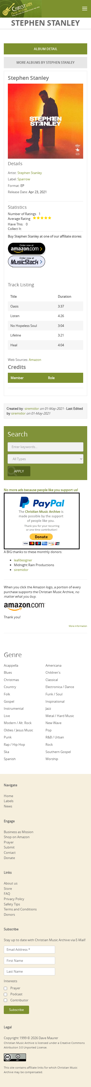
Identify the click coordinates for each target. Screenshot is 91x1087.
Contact (10, 852)
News (8, 806)
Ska (6, 752)
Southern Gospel (58, 752)
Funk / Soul (54, 694)
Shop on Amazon (17, 837)
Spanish (10, 759)
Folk (7, 694)
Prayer (9, 842)
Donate (9, 858)
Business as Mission (18, 832)
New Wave (53, 723)
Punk (8, 737)
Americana (53, 665)
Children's (53, 672)
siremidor (32, 408)
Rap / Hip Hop (14, 744)
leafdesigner (23, 560)
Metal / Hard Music (60, 716)
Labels (8, 801)
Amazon (35, 359)
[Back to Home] (21, 9)
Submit (9, 847)
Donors (9, 914)
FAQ (7, 893)
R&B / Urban (55, 737)
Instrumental (14, 708)
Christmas (11, 679)
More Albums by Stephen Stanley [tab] (45, 62)
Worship (52, 759)
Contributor (19, 1000)
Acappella (11, 665)
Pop (49, 730)
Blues (8, 672)
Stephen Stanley (29, 173)
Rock (49, 744)
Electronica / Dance (60, 687)
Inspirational (55, 701)
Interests (10, 981)
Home (8, 796)
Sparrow (23, 179)
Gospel (9, 701)
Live (7, 716)
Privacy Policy (14, 899)
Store (8, 888)
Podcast (16, 994)
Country (10, 687)
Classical (52, 679)
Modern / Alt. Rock (18, 723)
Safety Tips (12, 904)
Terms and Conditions (20, 909)
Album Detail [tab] (45, 49)
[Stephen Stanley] (45, 120)
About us (10, 883)
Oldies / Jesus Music (18, 730)
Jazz (48, 708)
